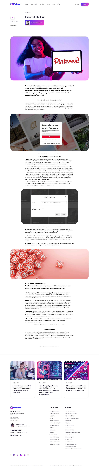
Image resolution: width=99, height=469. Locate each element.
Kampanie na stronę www (71, 413)
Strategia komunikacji (55, 411)
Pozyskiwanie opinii (54, 439)
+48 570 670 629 (16, 430)
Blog (58, 4)
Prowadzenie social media (71, 444)
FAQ (54, 4)
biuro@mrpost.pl (15, 435)
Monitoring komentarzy (55, 423)
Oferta (26, 4)
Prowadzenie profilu (54, 413)
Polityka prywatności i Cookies (57, 465)
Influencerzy (52, 430)
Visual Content (53, 434)
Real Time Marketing (54, 437)
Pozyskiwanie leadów (70, 416)
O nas (48, 4)
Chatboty (52, 427)
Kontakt (85, 4)
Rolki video (52, 416)
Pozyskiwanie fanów (69, 430)
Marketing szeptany (54, 425)
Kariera (66, 465)
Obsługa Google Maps (55, 441)
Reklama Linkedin (69, 441)
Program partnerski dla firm (75, 465)
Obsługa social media (54, 444)
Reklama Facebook (69, 434)
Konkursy (52, 432)
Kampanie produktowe (70, 411)
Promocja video (68, 427)
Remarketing (68, 420)
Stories (51, 418)
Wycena (77, 4)
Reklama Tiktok (68, 439)
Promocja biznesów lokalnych (72, 418)
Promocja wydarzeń (69, 425)
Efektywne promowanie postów (72, 432)
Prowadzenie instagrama (71, 446)
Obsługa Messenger (54, 420)
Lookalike (67, 423)
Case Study (34, 4)
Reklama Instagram (69, 437)
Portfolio (42, 4)
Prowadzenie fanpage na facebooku (73, 449)
